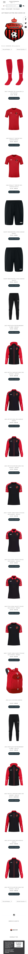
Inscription (16, 1)
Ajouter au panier (13, 98)
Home (3, 9)
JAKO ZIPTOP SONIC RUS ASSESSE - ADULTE (14, 841)
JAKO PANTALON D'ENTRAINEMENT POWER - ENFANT (14, 326)
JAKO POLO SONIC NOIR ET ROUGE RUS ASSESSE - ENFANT (14, 607)
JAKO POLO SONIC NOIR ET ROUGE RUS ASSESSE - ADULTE (14, 560)
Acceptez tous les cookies (18, 944)
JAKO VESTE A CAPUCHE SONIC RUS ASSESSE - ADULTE (14, 794)
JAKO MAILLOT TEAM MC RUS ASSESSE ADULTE (14, 186)
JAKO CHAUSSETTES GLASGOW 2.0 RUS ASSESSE (14, 92)
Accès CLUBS (9, 9)
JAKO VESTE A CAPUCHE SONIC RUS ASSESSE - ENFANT (14, 373)
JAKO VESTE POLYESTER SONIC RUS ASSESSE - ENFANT (14, 466)
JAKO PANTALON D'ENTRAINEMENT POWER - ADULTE (14, 747)
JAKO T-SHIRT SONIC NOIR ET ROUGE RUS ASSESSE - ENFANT (14, 654)
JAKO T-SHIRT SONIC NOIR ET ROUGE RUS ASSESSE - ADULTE (14, 513)
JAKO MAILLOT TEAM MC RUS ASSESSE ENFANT (14, 139)
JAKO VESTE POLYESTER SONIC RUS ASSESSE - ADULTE (14, 888)
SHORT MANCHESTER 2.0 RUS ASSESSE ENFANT (14, 232)
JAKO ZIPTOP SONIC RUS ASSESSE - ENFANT (14, 420)
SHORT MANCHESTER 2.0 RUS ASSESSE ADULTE (14, 279)
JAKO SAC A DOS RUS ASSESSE (14, 700)
